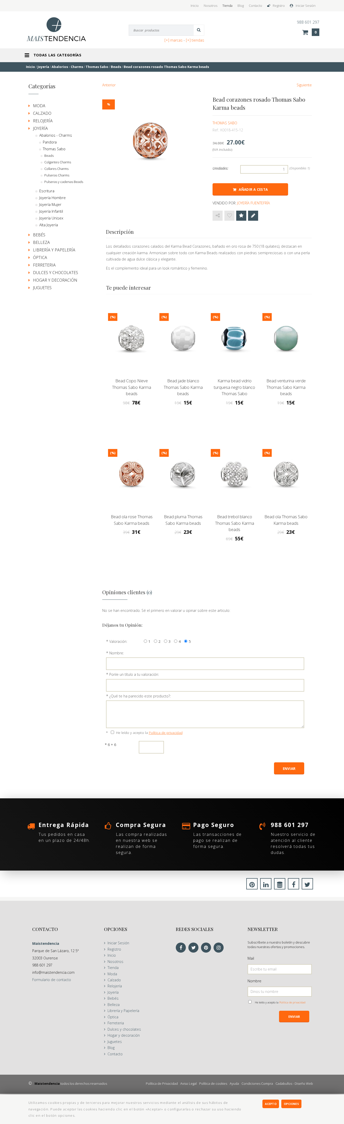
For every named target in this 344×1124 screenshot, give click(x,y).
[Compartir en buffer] (279, 885)
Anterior (109, 85)
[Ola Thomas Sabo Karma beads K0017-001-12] (286, 476)
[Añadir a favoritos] (229, 215)
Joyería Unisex (51, 217)
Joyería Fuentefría (253, 203)
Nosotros (210, 5)
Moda (39, 105)
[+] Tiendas (195, 40)
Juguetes (42, 287)
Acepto (271, 1104)
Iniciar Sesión (306, 5)
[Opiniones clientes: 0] (241, 215)
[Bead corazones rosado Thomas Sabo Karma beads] (150, 142)
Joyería (40, 128)
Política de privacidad (166, 732)
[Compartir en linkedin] (266, 885)
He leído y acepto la (149, 732)
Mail (251, 958)
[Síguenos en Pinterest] (207, 948)
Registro (279, 5)
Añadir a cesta (253, 189)
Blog (240, 5)
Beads (49, 155)
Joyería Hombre (52, 197)
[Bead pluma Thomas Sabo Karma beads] (183, 476)
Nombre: (116, 653)
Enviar (294, 1017)
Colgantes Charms (57, 162)
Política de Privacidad (162, 1083)
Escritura (46, 190)
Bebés (39, 235)
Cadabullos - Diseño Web (294, 1083)
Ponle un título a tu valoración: (134, 674)
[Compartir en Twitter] (307, 885)
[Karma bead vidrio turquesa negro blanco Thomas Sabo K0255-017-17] (234, 340)
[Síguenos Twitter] (194, 948)
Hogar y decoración (55, 280)
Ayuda (234, 1083)
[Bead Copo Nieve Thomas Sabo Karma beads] (132, 340)
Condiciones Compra (257, 1083)
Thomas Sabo (225, 123)
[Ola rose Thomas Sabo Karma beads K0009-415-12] (132, 476)
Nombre (254, 981)
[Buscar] (199, 30)
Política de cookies (213, 1083)
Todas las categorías (57, 55)
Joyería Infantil (51, 211)
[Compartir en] (218, 215)
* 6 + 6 (110, 744)
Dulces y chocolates (55, 272)
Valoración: (118, 641)
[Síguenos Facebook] (182, 948)
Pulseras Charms (56, 175)
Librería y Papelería (54, 250)
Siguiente (304, 85)
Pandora (50, 142)
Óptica (40, 257)
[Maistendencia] (61, 29)
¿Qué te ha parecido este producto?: (140, 696)
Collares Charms (56, 168)
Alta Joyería (48, 224)
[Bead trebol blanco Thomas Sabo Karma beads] (234, 476)
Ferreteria (44, 265)
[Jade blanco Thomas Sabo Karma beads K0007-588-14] (183, 340)
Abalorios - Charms (55, 135)
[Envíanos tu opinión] (253, 215)
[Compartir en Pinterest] (252, 885)
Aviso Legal (188, 1083)
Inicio (195, 5)
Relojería (43, 121)
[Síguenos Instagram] (220, 948)
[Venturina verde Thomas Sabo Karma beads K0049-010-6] (286, 340)
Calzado (42, 113)
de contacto (51, 979)
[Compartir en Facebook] (293, 885)
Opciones (291, 1104)
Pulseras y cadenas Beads (63, 181)
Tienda (227, 5)
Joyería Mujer (50, 204)
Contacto (255, 5)
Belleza (41, 242)
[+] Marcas (173, 40)
